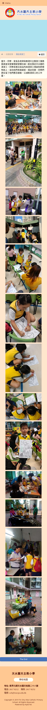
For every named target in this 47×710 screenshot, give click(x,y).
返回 (42, 54)
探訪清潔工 (20, 54)
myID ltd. (28, 704)
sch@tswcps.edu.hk (17, 693)
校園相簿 (9, 54)
